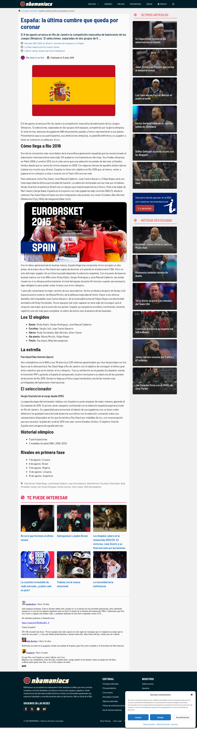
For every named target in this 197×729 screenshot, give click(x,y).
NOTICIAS (92, 4)
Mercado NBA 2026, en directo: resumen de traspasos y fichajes (54, 43)
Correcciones (108, 692)
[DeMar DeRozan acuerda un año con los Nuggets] (155, 147)
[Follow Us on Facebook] (25, 709)
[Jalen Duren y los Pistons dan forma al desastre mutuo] (155, 62)
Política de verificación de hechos (115, 705)
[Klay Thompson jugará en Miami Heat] (155, 175)
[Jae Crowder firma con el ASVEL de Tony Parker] (155, 380)
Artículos (26, 11)
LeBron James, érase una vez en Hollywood (44, 50)
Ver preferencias (182, 717)
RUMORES (108, 4)
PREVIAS (121, 4)
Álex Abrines (29, 483)
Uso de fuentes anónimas (112, 710)
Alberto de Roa (37, 57)
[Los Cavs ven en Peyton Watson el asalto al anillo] (155, 90)
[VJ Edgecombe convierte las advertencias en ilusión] (155, 34)
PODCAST (163, 4)
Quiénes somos (147, 684)
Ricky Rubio (115, 483)
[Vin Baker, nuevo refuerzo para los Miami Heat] (155, 240)
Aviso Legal (117, 721)
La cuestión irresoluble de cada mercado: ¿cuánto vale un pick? (36, 586)
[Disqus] (74, 633)
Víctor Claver (77, 486)
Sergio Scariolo (64, 486)
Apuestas (145, 688)
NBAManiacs (18, 11)
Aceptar (138, 717)
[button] (191, 694)
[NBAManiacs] (36, 4)
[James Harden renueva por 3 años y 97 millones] (155, 352)
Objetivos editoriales (110, 701)
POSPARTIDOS (135, 4)
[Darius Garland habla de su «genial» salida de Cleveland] (155, 119)
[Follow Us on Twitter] (32, 709)
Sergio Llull (36, 486)
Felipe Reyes (41, 483)
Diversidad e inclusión (111, 697)
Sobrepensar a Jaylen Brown (72, 535)
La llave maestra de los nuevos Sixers (42, 46)
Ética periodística (109, 688)
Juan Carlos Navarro (77, 483)
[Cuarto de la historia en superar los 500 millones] (155, 324)
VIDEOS (149, 4)
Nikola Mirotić (93, 483)
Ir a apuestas (144, 208)
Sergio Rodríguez (49, 486)
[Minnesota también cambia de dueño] (155, 268)
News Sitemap (105, 721)
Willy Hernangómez (92, 486)
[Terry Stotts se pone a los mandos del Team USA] (155, 296)
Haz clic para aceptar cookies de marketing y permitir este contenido (74, 232)
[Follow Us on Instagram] (38, 709)
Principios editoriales (110, 684)
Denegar (160, 717)
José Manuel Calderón (57, 483)
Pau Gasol (104, 483)
